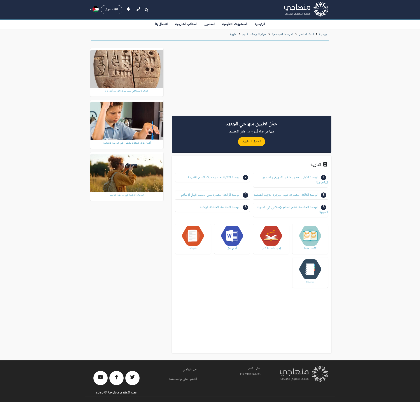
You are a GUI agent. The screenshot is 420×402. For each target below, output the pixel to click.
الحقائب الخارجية (186, 24)
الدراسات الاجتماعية (282, 34)
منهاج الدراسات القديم (254, 34)
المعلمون (209, 24)
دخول (109, 9)
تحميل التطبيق (251, 142)
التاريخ (233, 34)
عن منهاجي (190, 369)
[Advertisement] (251, 79)
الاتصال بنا (161, 24)
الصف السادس (306, 34)
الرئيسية (259, 24)
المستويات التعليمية (234, 24)
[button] (290, 180)
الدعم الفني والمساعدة (183, 379)
